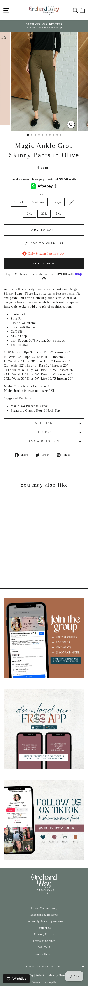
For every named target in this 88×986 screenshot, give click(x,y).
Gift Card (44, 947)
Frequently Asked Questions (44, 921)
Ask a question (43, 441)
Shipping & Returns (44, 914)
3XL (58, 214)
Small (18, 202)
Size (44, 194)
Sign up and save (42, 966)
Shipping (44, 423)
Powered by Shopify (44, 982)
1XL (29, 214)
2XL (44, 214)
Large (57, 202)
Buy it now (44, 263)
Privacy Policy (44, 934)
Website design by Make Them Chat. (58, 975)
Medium (38, 202)
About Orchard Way (44, 908)
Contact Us (44, 927)
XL (71, 202)
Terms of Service (44, 941)
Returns (44, 432)
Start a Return (44, 954)
